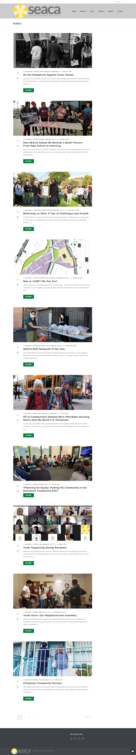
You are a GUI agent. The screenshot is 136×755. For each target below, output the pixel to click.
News (41, 71)
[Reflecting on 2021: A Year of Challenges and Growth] (52, 189)
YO (55, 139)
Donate (110, 11)
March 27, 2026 (67, 71)
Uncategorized (54, 71)
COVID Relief (37, 210)
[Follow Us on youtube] (83, 738)
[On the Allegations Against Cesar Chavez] (52, 50)
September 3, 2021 (71, 345)
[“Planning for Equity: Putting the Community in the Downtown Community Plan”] (52, 463)
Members (37, 71)
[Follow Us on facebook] (71, 738)
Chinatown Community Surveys (42, 683)
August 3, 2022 (65, 139)
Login (119, 1)
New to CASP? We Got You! (40, 281)
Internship (36, 139)
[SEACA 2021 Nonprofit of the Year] (52, 324)
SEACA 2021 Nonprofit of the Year (44, 349)
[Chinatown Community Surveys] (52, 658)
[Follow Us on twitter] (79, 738)
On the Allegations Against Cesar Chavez (48, 74)
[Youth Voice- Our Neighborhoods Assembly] (52, 591)
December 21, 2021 (73, 210)
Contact (101, 11)
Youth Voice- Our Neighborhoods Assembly (50, 615)
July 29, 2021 (64, 413)
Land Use (44, 210)
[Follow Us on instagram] (75, 738)
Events (120, 11)
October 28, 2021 (77, 278)
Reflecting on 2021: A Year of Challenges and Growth (56, 213)
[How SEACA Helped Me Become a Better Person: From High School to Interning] (52, 118)
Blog (92, 11)
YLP (53, 139)
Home (74, 11)
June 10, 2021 (55, 484)
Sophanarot (28, 345)
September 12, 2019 (59, 612)
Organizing (47, 71)
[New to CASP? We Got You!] (52, 256)
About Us (83, 11)
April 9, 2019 (58, 680)
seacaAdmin (28, 139)
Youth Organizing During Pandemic (45, 547)
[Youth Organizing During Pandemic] (52, 523)
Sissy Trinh (28, 413)
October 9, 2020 (62, 544)
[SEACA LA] (21, 751)
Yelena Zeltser (29, 71)
